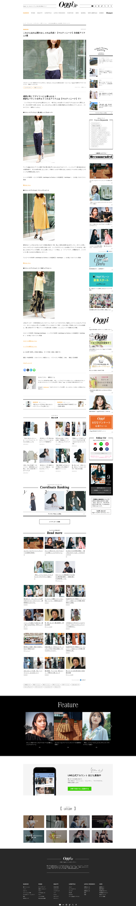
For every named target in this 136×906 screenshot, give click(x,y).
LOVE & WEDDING (59, 13)
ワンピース (95, 141)
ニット (104, 137)
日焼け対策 (56, 887)
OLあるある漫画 (42, 898)
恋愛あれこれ (87, 887)
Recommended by (76, 680)
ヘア (55, 892)
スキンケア (56, 888)
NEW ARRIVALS (92, 13)
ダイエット (56, 898)
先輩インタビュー (42, 888)
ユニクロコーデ (48, 687)
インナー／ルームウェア (98, 144)
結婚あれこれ (87, 890)
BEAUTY (39, 13)
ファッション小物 (96, 128)
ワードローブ (102, 130)
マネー (39, 890)
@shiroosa (46, 387)
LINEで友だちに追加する (79, 789)
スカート (94, 132)
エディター (95, 146)
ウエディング (87, 888)
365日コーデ (27, 684)
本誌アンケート (102, 894)
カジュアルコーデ (29, 687)
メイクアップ (56, 890)
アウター (100, 134)
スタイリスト (103, 139)
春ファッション (46, 684)
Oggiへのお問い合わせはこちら (101, 512)
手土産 (70, 892)
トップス (107, 134)
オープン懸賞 (102, 896)
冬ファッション (66, 684)
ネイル (55, 894)
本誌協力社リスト (103, 890)
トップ (24, 23)
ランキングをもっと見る (54, 514)
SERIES (101, 13)
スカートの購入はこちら (30, 341)
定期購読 (96, 490)
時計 (24, 896)
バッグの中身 (41, 896)
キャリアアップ (41, 887)
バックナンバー (101, 492)
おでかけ (71, 894)
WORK (33, 13)
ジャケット (95, 139)
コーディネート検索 (54, 521)
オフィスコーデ (39, 687)
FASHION (26, 13)
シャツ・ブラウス (96, 137)
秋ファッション (56, 684)
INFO (77, 13)
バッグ (94, 134)
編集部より (101, 887)
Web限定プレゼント (103, 892)
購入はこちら (27, 185)
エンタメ (71, 890)
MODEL (83, 13)
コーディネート (36, 23)
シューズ (94, 130)
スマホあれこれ (41, 892)
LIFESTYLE (48, 13)
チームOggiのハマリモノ (74, 896)
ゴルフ (70, 887)
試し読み (106, 490)
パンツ (104, 128)
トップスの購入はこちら (30, 346)
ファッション (29, 23)
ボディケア (56, 896)
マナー (39, 894)
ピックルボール (72, 888)
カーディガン (103, 141)
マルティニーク (27, 363)
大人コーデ (57, 687)
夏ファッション (44, 23)
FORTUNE (70, 13)
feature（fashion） (97, 125)
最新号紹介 (101, 888)
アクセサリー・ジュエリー (29, 894)
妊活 (85, 892)
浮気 (85, 894)
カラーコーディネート (104, 132)
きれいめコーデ (76, 684)
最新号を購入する (101, 488)
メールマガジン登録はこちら (101, 453)
